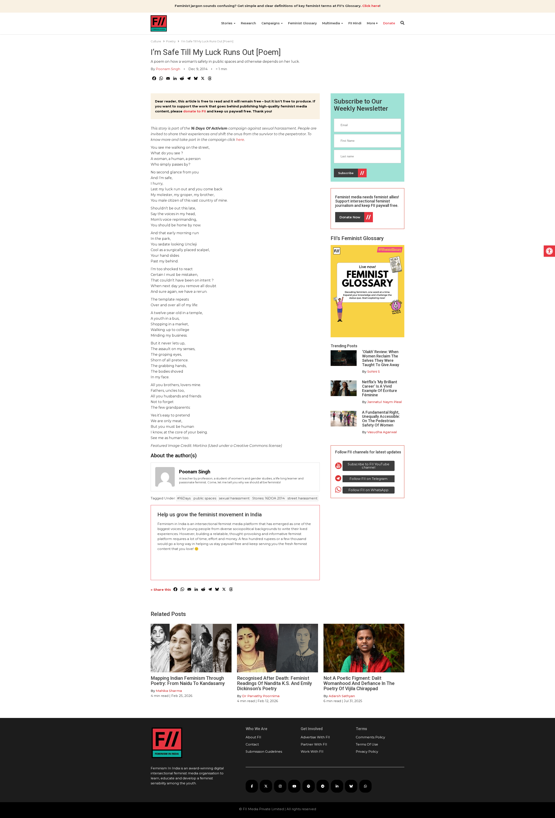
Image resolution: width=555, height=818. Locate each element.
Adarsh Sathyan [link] (342, 696)
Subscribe (346, 173)
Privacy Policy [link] (367, 751)
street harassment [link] (302, 498)
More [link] (371, 23)
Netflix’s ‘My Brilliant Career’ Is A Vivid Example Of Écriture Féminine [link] (379, 388)
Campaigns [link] (271, 23)
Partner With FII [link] (314, 744)
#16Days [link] (184, 498)
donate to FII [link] (194, 111)
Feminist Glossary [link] (302, 23)
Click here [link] (370, 6)
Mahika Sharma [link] (169, 691)
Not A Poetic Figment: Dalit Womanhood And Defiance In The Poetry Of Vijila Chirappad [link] (359, 683)
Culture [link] (156, 41)
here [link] (240, 140)
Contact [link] (252, 744)
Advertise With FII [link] (315, 737)
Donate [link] (389, 23)
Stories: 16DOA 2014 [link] (268, 498)
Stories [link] (227, 23)
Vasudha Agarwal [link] (382, 432)
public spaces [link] (204, 498)
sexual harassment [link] (234, 498)
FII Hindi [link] (354, 23)
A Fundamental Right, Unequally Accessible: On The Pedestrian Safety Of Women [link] (381, 418)
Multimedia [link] (331, 23)
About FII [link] (253, 737)
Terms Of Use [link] (367, 744)
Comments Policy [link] (370, 737)
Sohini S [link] (373, 371)
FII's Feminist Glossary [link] (357, 238)
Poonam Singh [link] (168, 69)
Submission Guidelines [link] (264, 751)
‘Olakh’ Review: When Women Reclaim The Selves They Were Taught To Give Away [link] (380, 358)
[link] (549, 251)
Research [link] (248, 23)
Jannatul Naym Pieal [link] (384, 402)
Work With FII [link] (312, 751)
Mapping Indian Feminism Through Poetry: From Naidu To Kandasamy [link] (188, 680)
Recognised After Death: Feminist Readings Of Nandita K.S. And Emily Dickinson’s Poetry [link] (274, 683)
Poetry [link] (171, 41)
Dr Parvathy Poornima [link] (260, 696)
